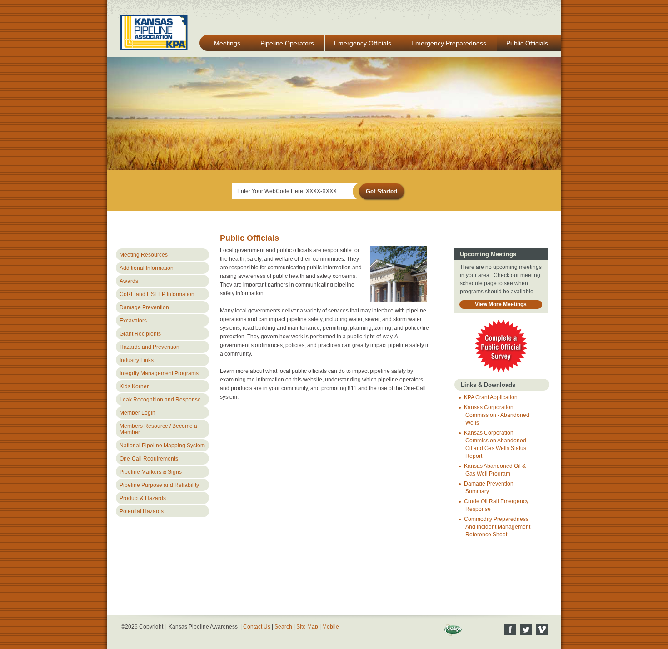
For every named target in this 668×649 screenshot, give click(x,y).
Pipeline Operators (287, 43)
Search (283, 627)
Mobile (330, 627)
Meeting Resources (144, 255)
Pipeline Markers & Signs (151, 472)
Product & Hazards (143, 498)
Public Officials (527, 43)
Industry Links (137, 360)
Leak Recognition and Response (160, 399)
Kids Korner (134, 386)
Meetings (227, 43)
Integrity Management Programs (159, 373)
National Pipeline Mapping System (162, 445)
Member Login (137, 413)
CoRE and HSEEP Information (157, 294)
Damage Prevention (144, 307)
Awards (129, 281)
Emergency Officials (362, 43)
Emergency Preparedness (448, 43)
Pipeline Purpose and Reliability (159, 485)
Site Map (307, 627)
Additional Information (147, 268)
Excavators (133, 320)
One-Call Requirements (149, 459)
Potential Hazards (142, 511)
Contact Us (256, 627)
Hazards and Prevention (149, 347)
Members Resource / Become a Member (158, 429)
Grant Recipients (140, 334)
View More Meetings (501, 304)
